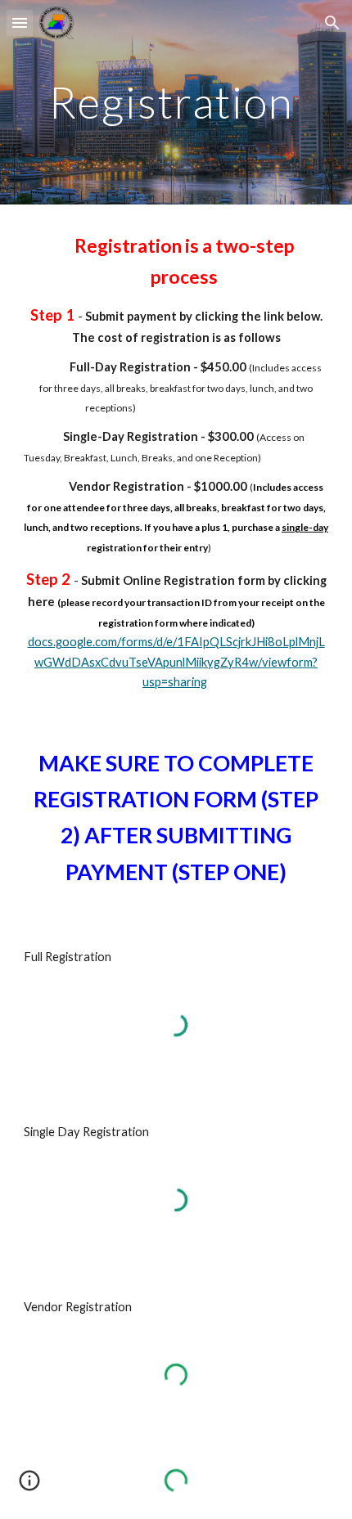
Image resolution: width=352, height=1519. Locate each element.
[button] (19, 22)
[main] (176, 102)
